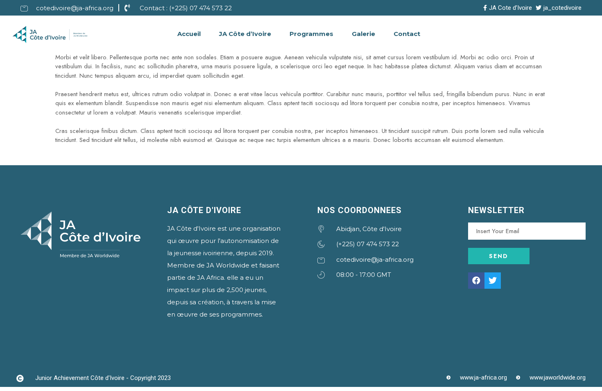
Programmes (311, 34)
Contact (407, 34)
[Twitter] (492, 280)
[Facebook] (476, 280)
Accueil (189, 34)
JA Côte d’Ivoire (245, 34)
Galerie (363, 34)
